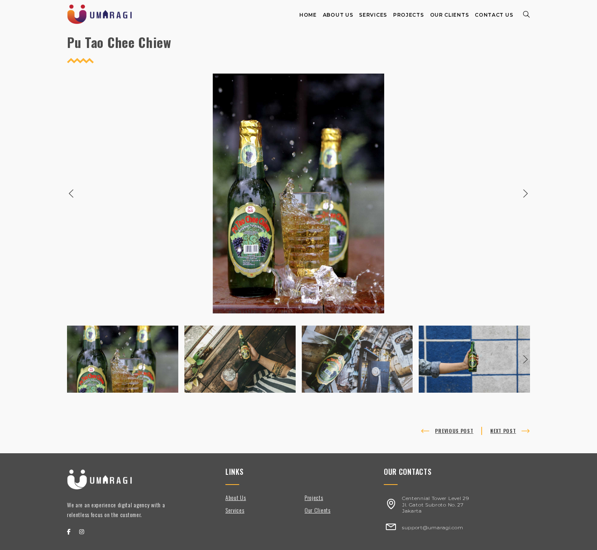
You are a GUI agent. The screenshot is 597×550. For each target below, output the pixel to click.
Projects (314, 497)
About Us (235, 497)
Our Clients (318, 510)
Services (234, 510)
